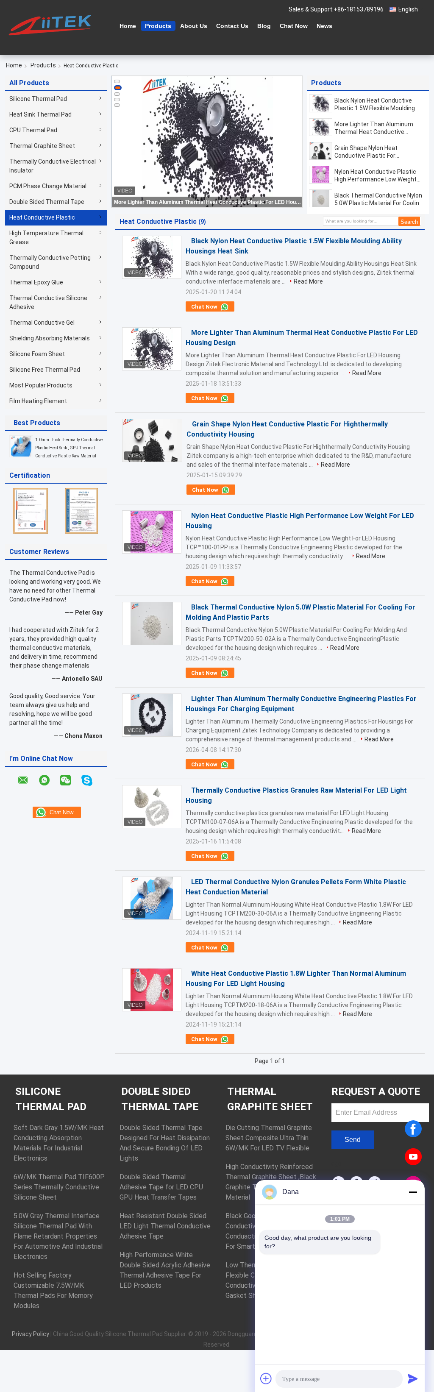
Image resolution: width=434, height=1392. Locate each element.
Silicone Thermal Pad (38, 98)
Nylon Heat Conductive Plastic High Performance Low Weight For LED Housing (375, 175)
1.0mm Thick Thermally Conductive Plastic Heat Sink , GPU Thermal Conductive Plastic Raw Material (69, 447)
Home (128, 25)
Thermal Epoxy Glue (36, 282)
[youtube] (413, 1156)
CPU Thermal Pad (33, 130)
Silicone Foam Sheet (37, 354)
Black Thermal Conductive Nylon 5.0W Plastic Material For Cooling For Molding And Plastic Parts (378, 199)
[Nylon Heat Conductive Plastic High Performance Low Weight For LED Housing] (320, 175)
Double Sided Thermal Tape (46, 201)
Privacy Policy (30, 1334)
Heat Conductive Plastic (42, 217)
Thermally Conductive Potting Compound (50, 262)
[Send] (413, 1378)
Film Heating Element (38, 401)
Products (158, 25)
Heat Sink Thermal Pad (40, 114)
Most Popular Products (40, 385)
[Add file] (266, 1378)
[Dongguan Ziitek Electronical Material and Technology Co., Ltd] (51, 25)
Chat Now (294, 26)
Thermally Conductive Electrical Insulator (52, 166)
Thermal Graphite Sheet (42, 145)
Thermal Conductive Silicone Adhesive (48, 302)
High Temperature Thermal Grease (46, 237)
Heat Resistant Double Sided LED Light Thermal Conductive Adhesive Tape (165, 1226)
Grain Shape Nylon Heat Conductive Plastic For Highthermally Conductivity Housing (371, 152)
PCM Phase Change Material (47, 186)
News (324, 25)
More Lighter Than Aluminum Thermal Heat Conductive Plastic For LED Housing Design (207, 202)
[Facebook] (413, 1129)
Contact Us (232, 25)
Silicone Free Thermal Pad (44, 369)
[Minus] (413, 1192)
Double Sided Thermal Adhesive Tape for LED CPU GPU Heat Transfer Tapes (161, 1187)
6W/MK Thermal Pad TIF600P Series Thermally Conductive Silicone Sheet (59, 1187)
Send (353, 1139)
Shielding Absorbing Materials (49, 338)
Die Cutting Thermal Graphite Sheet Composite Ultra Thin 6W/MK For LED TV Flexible (268, 1138)
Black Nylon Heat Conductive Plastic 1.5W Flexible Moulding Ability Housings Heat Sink (374, 104)
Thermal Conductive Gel (42, 322)
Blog (264, 25)
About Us (193, 25)
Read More (308, 281)
